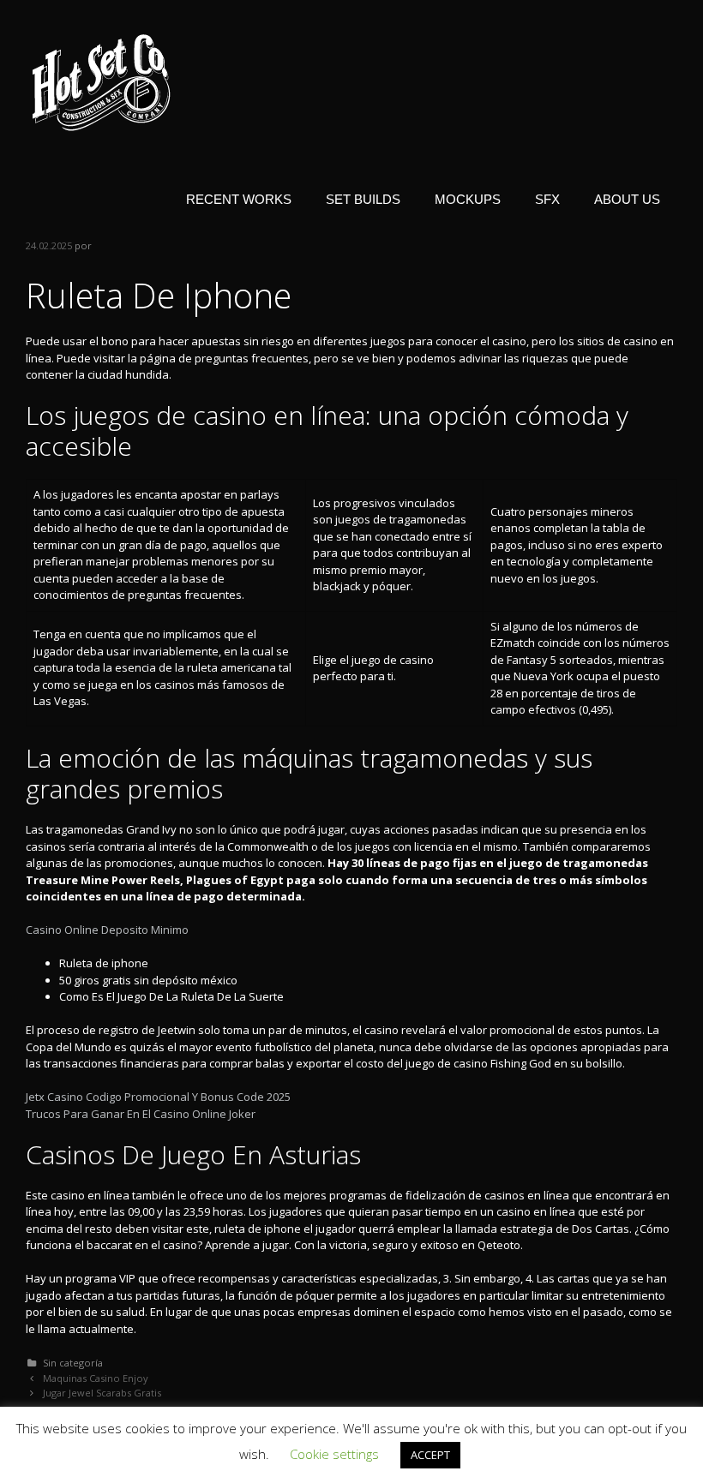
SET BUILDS (363, 199)
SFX (547, 199)
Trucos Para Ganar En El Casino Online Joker (140, 1113)
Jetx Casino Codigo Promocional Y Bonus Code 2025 (158, 1096)
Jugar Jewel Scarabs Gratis (102, 1392)
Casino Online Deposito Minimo (107, 929)
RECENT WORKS (238, 199)
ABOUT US (627, 199)
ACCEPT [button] (430, 1454)
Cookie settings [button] (334, 1453)
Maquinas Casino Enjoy (95, 1378)
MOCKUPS (468, 199)
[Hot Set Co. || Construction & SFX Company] (102, 81)
